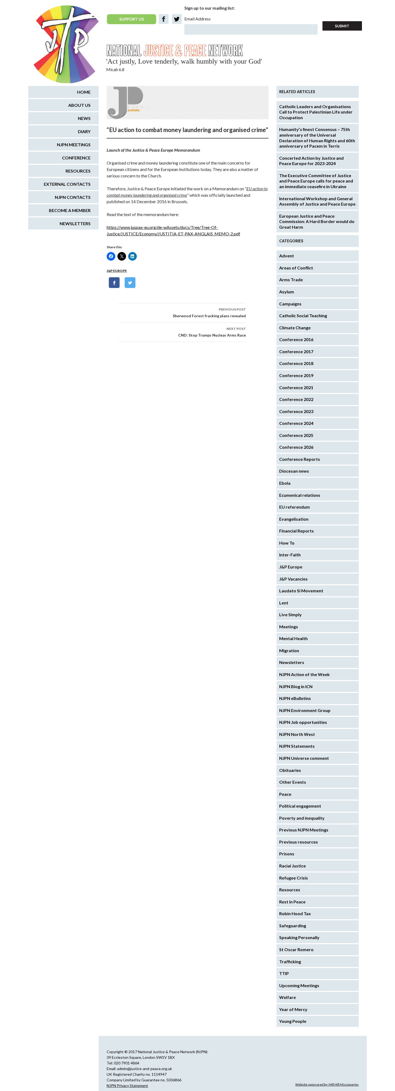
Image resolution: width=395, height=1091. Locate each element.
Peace (285, 794)
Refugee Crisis (293, 877)
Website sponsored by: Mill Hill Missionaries (327, 1084)
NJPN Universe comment (304, 758)
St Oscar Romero (296, 949)
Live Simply (290, 614)
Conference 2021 (296, 387)
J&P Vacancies (293, 578)
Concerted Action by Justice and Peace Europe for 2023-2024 (311, 160)
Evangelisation (293, 518)
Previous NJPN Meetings (303, 829)
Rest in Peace (292, 901)
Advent (286, 255)
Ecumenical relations (299, 495)
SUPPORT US (131, 19)
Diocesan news (294, 470)
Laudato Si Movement (301, 590)
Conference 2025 (296, 435)
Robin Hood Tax (295, 913)
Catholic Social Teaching (303, 315)
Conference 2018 (296, 363)
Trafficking (290, 961)
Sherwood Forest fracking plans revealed (209, 312)
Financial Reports (296, 530)
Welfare (287, 997)
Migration (289, 650)
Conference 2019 (296, 375)
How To (287, 542)
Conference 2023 (296, 411)
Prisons (286, 853)
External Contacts (67, 184)
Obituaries (290, 770)
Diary (84, 131)
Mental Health (293, 638)
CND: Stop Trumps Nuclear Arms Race (212, 332)
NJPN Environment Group (305, 710)
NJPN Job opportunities (303, 722)
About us (79, 105)
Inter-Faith (290, 554)
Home (84, 91)
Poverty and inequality (302, 817)
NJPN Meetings (74, 144)
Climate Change (295, 327)
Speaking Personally (299, 937)
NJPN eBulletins (295, 698)
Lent (283, 602)
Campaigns (290, 303)
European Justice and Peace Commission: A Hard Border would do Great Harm (316, 221)
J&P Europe (117, 271)
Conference (76, 157)
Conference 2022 (296, 399)
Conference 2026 (296, 447)
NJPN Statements (297, 746)
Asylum (286, 291)
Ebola (284, 483)
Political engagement (300, 805)
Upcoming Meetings (299, 985)
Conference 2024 (296, 423)
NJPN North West (297, 734)
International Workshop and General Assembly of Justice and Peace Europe (317, 201)
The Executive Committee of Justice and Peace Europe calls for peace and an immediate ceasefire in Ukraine (316, 181)
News (84, 118)
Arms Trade (291, 279)
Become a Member (70, 210)
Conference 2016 (296, 339)
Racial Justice (292, 865)
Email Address (197, 18)
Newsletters (291, 662)
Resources (289, 889)
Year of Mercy (293, 1009)
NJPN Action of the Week (304, 674)
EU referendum (294, 506)
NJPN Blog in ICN (296, 686)
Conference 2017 (296, 351)
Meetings (288, 626)
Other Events (292, 782)
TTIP (284, 973)
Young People (292, 1021)
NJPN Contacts (73, 197)
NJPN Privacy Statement (127, 1085)
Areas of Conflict (296, 267)
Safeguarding (292, 925)
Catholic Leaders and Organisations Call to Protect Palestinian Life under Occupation (316, 112)
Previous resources (298, 841)
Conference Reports (299, 459)
